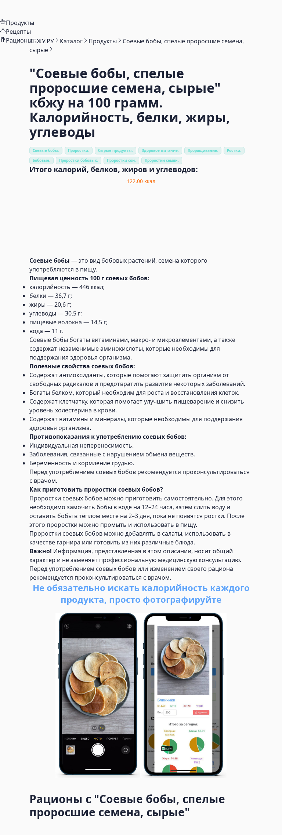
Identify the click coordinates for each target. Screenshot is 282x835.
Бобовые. (41, 160)
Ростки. (234, 150)
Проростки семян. (162, 160)
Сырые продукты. (115, 150)
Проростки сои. (121, 160)
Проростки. (78, 150)
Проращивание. (203, 150)
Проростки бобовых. (78, 160)
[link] (41, 41)
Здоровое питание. (160, 150)
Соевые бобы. (46, 150)
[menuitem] (141, 9)
